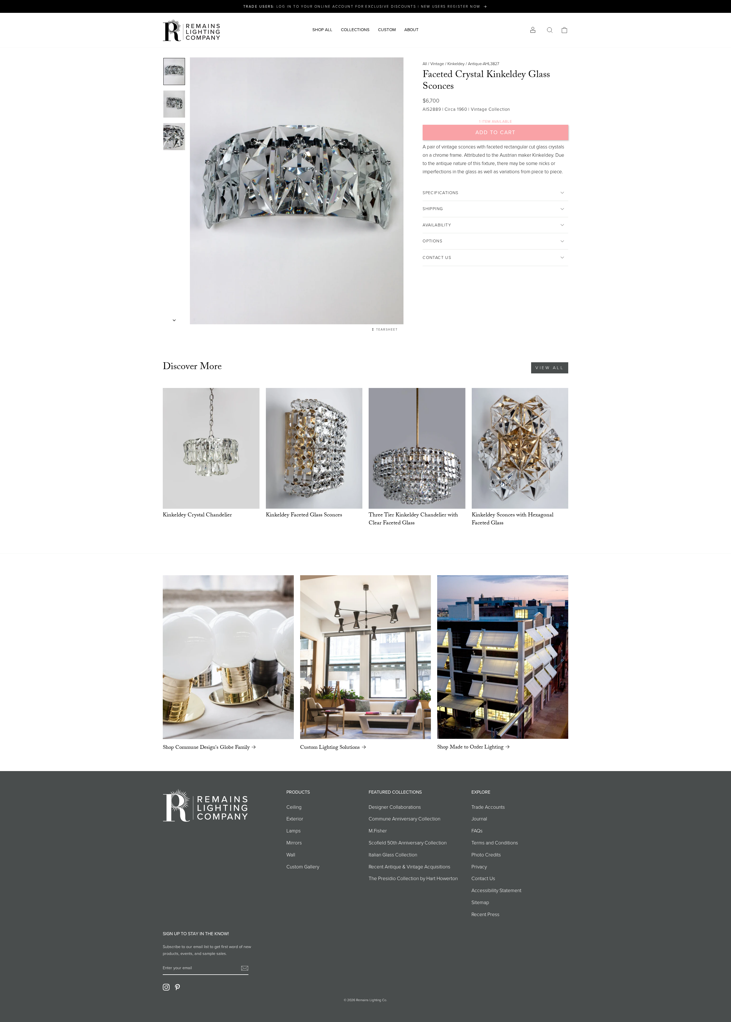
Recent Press (485, 914)
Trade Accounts (488, 807)
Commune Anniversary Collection (404, 818)
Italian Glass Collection (393, 854)
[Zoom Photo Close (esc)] (296, 190)
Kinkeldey (456, 64)
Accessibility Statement (496, 890)
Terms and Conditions (494, 842)
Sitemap (480, 902)
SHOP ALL (322, 30)
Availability (437, 225)
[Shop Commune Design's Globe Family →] (228, 657)
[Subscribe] (244, 968)
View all (549, 368)
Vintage (437, 64)
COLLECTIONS (355, 30)
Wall (290, 854)
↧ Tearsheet (384, 329)
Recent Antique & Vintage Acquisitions (409, 866)
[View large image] (174, 71)
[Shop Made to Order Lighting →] (502, 657)
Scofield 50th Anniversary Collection (408, 842)
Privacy (479, 866)
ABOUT (411, 30)
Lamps (293, 830)
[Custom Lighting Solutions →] (365, 657)
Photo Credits (486, 854)
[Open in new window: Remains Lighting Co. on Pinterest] (177, 987)
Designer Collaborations (395, 807)
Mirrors (294, 842)
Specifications (441, 193)
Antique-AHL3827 (483, 64)
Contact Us (437, 257)
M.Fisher (378, 830)
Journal (479, 818)
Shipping (433, 209)
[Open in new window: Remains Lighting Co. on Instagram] (166, 987)
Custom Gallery (302, 866)
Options (432, 241)
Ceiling (294, 807)
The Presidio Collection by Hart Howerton (413, 878)
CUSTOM (387, 30)
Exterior (294, 818)
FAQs (477, 830)
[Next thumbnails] (174, 318)
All (425, 64)
